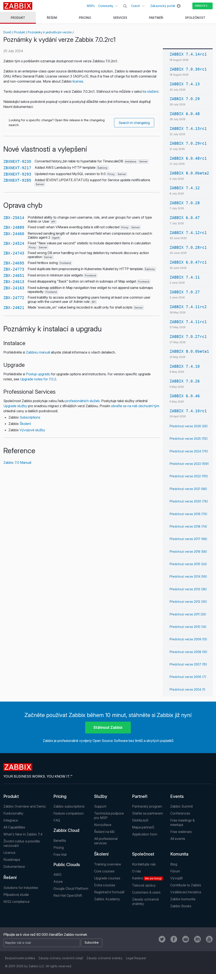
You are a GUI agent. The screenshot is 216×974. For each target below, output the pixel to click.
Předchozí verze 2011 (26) (188, 614)
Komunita (179, 854)
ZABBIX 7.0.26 (185, 381)
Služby (100, 796)
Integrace (10, 820)
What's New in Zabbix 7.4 (23, 834)
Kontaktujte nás (144, 864)
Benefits (59, 840)
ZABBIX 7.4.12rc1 (188, 232)
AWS (57, 874)
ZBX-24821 (13, 307)
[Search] (125, 6)
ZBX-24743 (13, 253)
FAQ (56, 820)
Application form (144, 834)
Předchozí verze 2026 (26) (189, 426)
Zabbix (17, 6)
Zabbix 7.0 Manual (17, 462)
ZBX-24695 (13, 263)
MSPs (91, 6)
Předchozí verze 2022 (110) (189, 476)
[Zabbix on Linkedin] (197, 939)
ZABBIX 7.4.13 (185, 84)
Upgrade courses (107, 878)
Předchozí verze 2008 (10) (188, 652)
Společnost (143, 854)
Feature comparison (68, 813)
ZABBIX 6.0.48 (185, 114)
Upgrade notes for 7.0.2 (38, 379)
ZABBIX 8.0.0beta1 (189, 351)
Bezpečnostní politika (20, 958)
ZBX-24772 (13, 297)
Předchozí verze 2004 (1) (187, 689)
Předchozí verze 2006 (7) (188, 677)
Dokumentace (14, 866)
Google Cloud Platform (70, 888)
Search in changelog (134, 123)
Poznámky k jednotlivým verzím (50, 32)
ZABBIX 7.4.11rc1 (188, 322)
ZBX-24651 (13, 275)
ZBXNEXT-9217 (17, 168)
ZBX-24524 (13, 243)
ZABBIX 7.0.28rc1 (188, 247)
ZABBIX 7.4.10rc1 (188, 411)
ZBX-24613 (13, 281)
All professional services (105, 841)
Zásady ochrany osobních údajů (60, 958)
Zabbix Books (180, 906)
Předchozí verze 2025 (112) (189, 438)
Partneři (139, 796)
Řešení (10, 877)
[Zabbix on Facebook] (173, 939)
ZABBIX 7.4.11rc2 (188, 307)
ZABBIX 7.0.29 (185, 99)
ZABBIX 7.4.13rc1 (188, 128)
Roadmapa (11, 859)
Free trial (59, 854)
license (78, 81)
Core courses (104, 871)
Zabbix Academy (107, 899)
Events (177, 796)
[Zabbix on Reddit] (185, 939)
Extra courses (104, 885)
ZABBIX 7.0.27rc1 (188, 336)
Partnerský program (147, 806)
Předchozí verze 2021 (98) (188, 489)
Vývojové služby (32, 430)
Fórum (175, 871)
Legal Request (136, 958)
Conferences (180, 813)
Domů (7, 32)
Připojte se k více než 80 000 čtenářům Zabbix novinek (45, 934)
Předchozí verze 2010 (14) (188, 626)
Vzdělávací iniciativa (185, 892)
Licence (9, 852)
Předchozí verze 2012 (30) (188, 601)
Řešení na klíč (104, 832)
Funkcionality (13, 813)
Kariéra (147, 878)
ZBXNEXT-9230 (17, 161)
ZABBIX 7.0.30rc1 (188, 69)
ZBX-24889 (13, 227)
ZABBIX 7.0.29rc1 (188, 143)
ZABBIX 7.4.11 (185, 277)
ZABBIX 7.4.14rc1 (188, 54)
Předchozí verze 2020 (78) (189, 501)
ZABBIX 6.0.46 (185, 396)
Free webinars (181, 832)
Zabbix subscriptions (69, 806)
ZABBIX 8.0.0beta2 (189, 173)
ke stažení (150, 91)
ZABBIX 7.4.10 (185, 366)
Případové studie (16, 894)
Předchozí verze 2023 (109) (189, 463)
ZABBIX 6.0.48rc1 (188, 158)
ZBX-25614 (13, 217)
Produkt (19, 32)
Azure (58, 881)
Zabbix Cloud (66, 830)
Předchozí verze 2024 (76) (189, 451)
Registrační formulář (109, 892)
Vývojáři (176, 878)
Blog (173, 864)
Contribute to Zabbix (185, 885)
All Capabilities (14, 827)
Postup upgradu (38, 374)
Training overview (107, 864)
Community (105, 6)
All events (177, 839)
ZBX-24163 (13, 288)
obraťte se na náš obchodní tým (135, 406)
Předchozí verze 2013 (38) (188, 589)
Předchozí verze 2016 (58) (188, 551)
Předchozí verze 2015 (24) (188, 564)
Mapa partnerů (143, 827)
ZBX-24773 (13, 269)
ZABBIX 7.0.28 (185, 203)
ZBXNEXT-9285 (17, 180)
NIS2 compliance (16, 901)
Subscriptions (30, 417)
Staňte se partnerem (147, 813)
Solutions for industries (20, 888)
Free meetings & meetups (182, 822)
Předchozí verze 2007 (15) (188, 664)
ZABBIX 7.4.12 (185, 188)
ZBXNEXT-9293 (17, 174)
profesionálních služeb (82, 401)
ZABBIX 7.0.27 (185, 292)
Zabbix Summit (181, 806)
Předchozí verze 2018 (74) (188, 526)
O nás (136, 871)
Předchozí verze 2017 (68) (188, 539)
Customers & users (146, 892)
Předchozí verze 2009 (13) (188, 639)
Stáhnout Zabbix (108, 727)
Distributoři (140, 820)
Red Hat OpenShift (67, 895)
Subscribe (92, 942)
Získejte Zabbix (204, 5)
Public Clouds (66, 864)
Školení (25, 424)
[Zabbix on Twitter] (162, 939)
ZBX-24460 (13, 233)
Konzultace (102, 825)
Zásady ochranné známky (104, 958)
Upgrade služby (15, 406)
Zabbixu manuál (38, 352)
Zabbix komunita (182, 899)
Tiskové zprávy (144, 885)
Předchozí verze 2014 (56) (188, 576)
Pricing (59, 796)
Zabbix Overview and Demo (24, 806)
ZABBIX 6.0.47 (185, 217)
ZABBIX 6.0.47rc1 (188, 262)
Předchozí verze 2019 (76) (188, 514)
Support (100, 806)
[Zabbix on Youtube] (209, 939)
